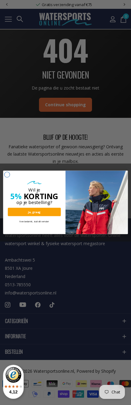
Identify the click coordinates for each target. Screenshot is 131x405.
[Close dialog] (7, 175)
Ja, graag (34, 212)
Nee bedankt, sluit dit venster (34, 221)
